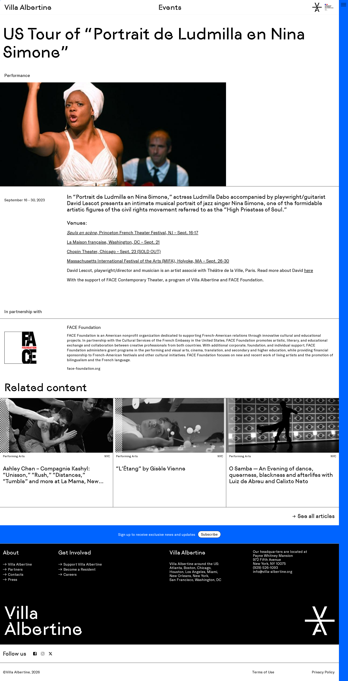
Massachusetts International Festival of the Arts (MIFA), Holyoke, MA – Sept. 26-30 (148, 260)
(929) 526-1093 (265, 567)
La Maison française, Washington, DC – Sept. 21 (113, 241)
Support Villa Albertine (82, 564)
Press (12, 579)
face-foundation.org (84, 368)
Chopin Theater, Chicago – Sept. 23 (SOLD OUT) (114, 251)
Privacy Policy (323, 672)
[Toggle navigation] (343, 4)
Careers (70, 574)
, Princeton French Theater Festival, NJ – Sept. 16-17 (132, 232)
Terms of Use (263, 672)
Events (169, 7)
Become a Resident (79, 569)
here (308, 270)
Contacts (15, 574)
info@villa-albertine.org (272, 571)
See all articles (316, 516)
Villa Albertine (28, 7)
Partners (15, 569)
